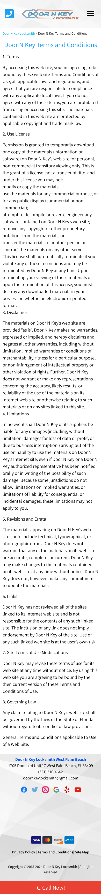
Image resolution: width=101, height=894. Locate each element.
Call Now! (53, 887)
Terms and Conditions (55, 852)
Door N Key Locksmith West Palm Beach (50, 759)
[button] (91, 13)
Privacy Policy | (24, 852)
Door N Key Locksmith (19, 33)
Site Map (82, 852)
